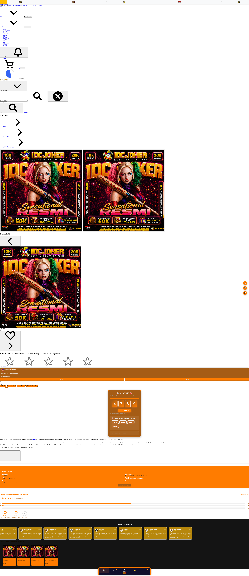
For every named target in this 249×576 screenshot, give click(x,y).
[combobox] (14, 100)
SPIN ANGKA (124, 410)
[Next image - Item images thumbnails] (10, 346)
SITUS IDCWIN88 (15, 5)
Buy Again (5, 35)
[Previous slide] (1, 556)
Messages (5, 44)
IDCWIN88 (3, 385)
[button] (11, 108)
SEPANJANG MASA (38, 5)
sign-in (4, 58)
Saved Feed (5, 37)
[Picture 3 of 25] (124, 191)
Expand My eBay (27, 26)
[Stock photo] (41, 191)
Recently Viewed (6, 30)
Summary (5, 29)
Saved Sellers (5, 39)
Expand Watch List (27, 16)
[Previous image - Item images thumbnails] (10, 241)
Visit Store (3, 376)
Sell (1, 6)
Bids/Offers (5, 31)
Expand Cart (22, 68)
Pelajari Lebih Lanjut (244, 494)
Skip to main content (4, 4)
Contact (8, 376)
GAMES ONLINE (23, 5)
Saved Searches (6, 38)
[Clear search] (58, 96)
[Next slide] (248, 556)
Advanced (26, 112)
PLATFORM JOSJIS (11, 385)
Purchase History (6, 33)
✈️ (244, 288)
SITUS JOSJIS (31, 5)
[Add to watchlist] (10, 336)
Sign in (5, 5)
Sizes (4, 42)
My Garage (5, 40)
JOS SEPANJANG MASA (32, 385)
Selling (4, 36)
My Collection (5, 43)
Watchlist (4, 32)
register (9, 5)
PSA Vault (5, 45)
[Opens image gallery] (0, 330)
